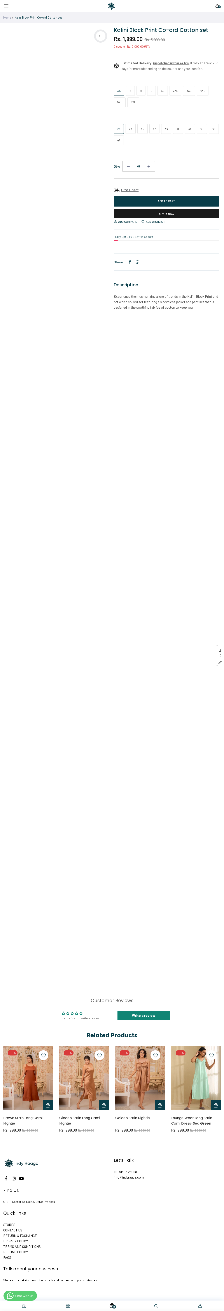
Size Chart (130, 189)
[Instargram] (13, 1178)
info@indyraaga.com (129, 1177)
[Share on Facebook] (130, 262)
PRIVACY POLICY (15, 1241)
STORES (9, 1224)
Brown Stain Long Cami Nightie (22, 1120)
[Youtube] (21, 1178)
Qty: (117, 166)
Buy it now (166, 214)
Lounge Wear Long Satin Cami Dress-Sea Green (191, 1120)
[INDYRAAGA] (111, 6)
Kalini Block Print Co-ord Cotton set (161, 30)
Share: (119, 262)
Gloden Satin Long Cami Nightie (79, 1120)
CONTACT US (12, 1230)
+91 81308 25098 (125, 1172)
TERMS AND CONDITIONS (22, 1246)
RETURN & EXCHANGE (20, 1235)
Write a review (143, 1015)
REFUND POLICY (15, 1252)
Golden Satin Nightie (132, 1117)
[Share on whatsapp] (137, 262)
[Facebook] (6, 1178)
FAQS (7, 1257)
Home (7, 17)
